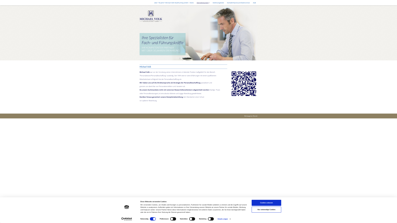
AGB (254, 3)
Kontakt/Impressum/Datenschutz (238, 3)
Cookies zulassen (266, 203)
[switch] (173, 219)
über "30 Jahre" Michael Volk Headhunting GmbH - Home (174, 3)
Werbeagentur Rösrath (250, 116)
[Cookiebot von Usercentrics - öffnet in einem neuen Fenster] (127, 219)
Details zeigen (223, 219)
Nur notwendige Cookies (266, 209)
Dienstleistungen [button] (203, 3)
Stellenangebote (218, 3)
